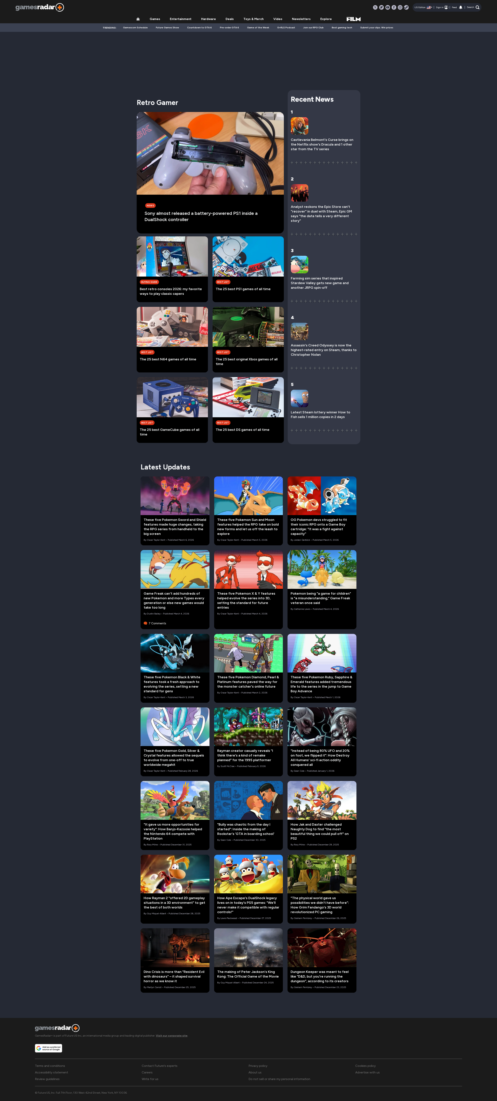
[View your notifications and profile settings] (461, 7)
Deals (230, 19)
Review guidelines (47, 1079)
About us (255, 1072)
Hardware (208, 19)
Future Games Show (167, 27)
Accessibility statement (51, 1072)
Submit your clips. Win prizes (376, 27)
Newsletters (301, 19)
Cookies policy (365, 1066)
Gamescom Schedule (135, 27)
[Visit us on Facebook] (394, 7)
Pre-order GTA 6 (229, 27)
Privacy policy (257, 1066)
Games (155, 19)
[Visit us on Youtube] (387, 7)
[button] (473, 7)
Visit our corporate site (172, 1035)
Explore (326, 19)
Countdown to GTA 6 (199, 27)
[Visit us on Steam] (406, 7)
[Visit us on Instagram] (400, 7)
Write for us (150, 1079)
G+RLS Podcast (286, 27)
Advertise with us (367, 1072)
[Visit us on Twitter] (375, 7)
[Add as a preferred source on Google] (48, 1048)
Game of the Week (258, 27)
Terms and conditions (50, 1066)
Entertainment (180, 19)
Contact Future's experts (159, 1066)
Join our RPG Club (313, 27)
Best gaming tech (342, 27)
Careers (147, 1072)
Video (277, 19)
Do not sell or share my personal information (279, 1079)
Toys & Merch (253, 19)
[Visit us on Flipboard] (381, 7)
